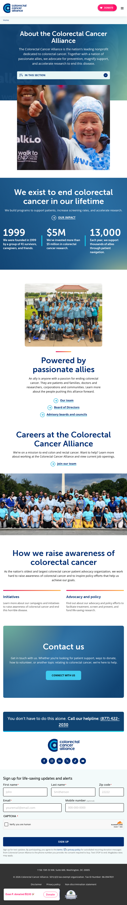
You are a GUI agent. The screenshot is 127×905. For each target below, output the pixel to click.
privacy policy (74, 849)
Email (6, 800)
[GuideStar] (71, 894)
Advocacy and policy (83, 597)
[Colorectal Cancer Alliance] (14, 8)
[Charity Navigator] (55, 895)
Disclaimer (36, 884)
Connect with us (63, 675)
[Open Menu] (122, 8)
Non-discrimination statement (80, 884)
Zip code (104, 784)
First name (10, 784)
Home (6, 20)
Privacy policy (53, 884)
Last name (58, 784)
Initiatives (11, 597)
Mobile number (79, 800)
